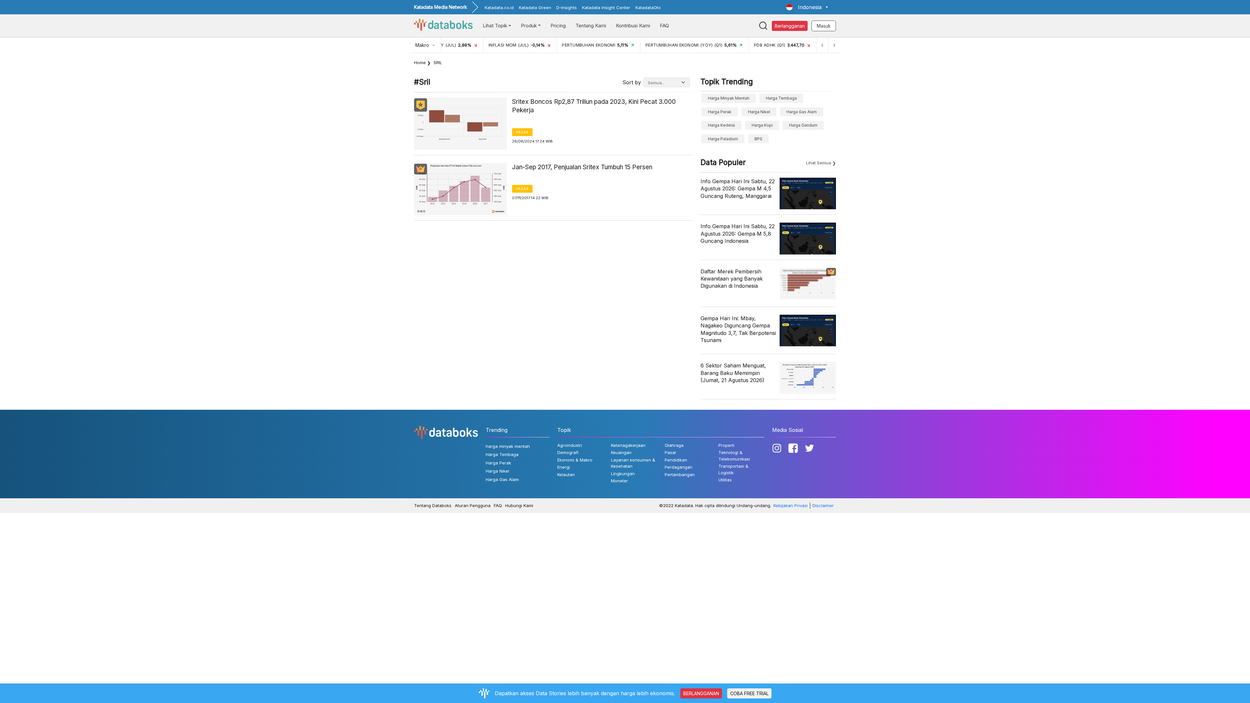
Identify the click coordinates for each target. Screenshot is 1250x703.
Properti (726, 445)
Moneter (619, 480)
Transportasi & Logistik (733, 469)
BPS (758, 138)
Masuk (824, 26)
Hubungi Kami (519, 505)
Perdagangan (678, 467)
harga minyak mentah (728, 98)
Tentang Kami (591, 25)
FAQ (664, 25)
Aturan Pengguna (473, 505)
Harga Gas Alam (801, 111)
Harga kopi (762, 125)
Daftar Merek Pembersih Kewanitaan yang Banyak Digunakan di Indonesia (732, 278)
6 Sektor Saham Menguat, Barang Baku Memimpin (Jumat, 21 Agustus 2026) (733, 372)
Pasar (522, 132)
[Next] (834, 45)
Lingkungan (623, 473)
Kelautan (566, 474)
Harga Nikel (759, 111)
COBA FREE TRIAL (749, 693)
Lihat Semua (818, 162)
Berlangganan (790, 26)
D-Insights (566, 7)
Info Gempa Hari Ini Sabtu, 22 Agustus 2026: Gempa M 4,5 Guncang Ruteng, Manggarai (738, 188)
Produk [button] (529, 25)
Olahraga (674, 445)
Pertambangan (680, 474)
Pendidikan (676, 459)
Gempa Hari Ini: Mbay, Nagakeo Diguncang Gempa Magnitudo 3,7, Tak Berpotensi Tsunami (738, 329)
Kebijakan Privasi (790, 505)
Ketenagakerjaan (628, 445)
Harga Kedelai (721, 125)
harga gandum (803, 125)
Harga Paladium (723, 138)
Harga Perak (719, 111)
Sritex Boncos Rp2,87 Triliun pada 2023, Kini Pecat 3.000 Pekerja (594, 106)
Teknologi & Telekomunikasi (734, 456)
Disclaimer (823, 505)
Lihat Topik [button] (495, 25)
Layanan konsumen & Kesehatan (633, 463)
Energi (563, 467)
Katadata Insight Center (606, 7)
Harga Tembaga (781, 98)
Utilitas (725, 479)
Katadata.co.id (499, 7)
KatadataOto (648, 7)
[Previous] (822, 45)
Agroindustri (569, 445)
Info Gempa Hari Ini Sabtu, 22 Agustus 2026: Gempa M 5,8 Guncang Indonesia (738, 233)
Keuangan (621, 452)
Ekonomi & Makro (574, 459)
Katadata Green (535, 7)
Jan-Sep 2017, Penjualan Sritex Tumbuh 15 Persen (582, 167)
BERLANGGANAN (701, 693)
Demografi (567, 452)
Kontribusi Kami (633, 25)
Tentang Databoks (432, 505)
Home (420, 62)
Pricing (558, 25)
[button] (807, 7)
